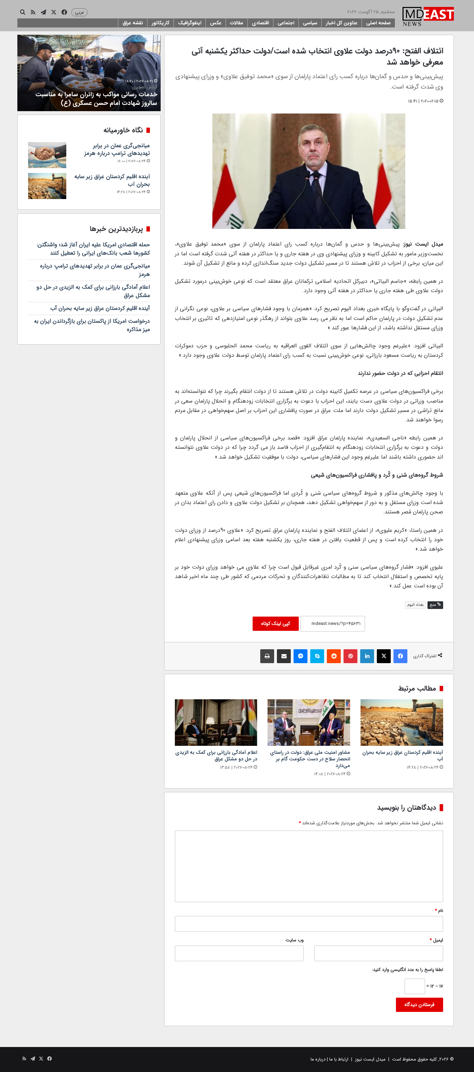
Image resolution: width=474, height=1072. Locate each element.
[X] (384, 656)
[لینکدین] (367, 656)
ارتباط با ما (338, 1059)
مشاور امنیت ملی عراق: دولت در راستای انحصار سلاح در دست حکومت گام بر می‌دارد (310, 759)
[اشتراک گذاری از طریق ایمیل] (284, 656)
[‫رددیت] (334, 656)
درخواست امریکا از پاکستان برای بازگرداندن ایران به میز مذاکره (92, 325)
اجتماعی (286, 23)
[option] (89, 73)
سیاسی (310, 23)
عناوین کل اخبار (341, 23)
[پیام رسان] (300, 656)
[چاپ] (267, 656)
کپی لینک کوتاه (275, 623)
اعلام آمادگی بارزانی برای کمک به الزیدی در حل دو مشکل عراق (216, 756)
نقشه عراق (132, 23)
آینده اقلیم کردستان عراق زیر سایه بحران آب (402, 756)
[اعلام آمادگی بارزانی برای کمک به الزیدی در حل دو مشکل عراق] (216, 722)
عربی (79, 12)
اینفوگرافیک (189, 23)
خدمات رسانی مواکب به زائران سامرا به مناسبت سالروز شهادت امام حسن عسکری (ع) (96, 96)
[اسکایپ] (317, 656)
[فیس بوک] (400, 656)
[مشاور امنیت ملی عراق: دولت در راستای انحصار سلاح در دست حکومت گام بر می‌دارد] (309, 722)
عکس (215, 23)
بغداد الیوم (415, 605)
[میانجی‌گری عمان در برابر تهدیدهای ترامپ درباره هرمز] (47, 155)
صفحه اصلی (378, 23)
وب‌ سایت (295, 940)
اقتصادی (260, 23)
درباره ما (318, 1059)
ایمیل (436, 940)
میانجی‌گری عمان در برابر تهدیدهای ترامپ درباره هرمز (117, 149)
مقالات (236, 23)
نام (439, 910)
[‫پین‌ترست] (350, 656)
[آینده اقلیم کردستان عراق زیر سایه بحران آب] (402, 722)
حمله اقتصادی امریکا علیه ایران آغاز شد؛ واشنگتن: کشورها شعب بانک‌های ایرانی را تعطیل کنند (93, 248)
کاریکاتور (160, 23)
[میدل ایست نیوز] (428, 17)
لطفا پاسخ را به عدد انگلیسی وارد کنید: (407, 969)
